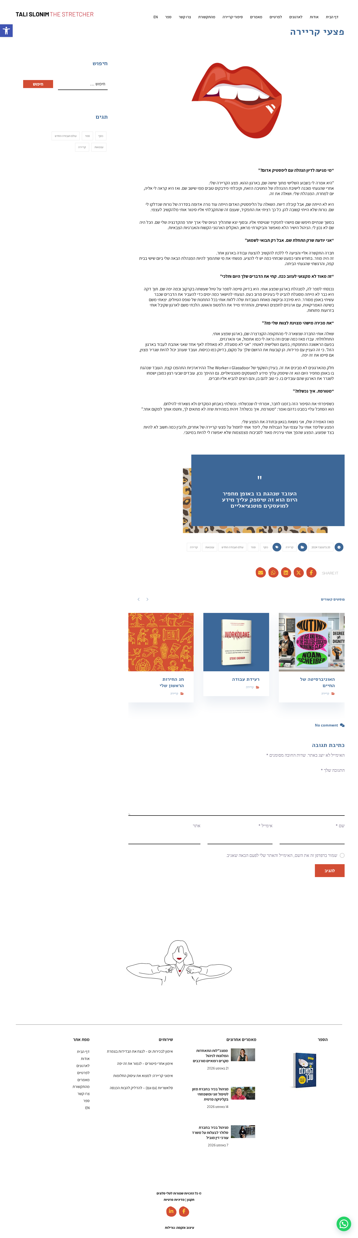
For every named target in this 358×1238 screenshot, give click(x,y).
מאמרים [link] (83, 1079)
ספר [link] (253, 547)
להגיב (330, 870)
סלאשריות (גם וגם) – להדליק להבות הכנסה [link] (141, 1087)
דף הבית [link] (83, 1051)
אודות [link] (85, 1058)
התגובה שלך (333, 770)
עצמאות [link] (209, 547)
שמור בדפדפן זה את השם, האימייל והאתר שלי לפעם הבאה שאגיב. (281, 855)
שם (340, 825)
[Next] (138, 599)
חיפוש (38, 84)
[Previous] (147, 599)
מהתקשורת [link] (81, 1086)
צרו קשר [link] (83, 1093)
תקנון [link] (190, 1199)
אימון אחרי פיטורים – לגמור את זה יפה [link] (145, 1063)
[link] (6, 30)
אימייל (265, 825)
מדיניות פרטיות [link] (174, 1199)
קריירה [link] (289, 547)
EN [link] (87, 1107)
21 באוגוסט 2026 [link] (217, 1068)
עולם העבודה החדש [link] (232, 547)
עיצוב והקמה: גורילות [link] (179, 1227)
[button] (344, 1224)
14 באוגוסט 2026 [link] (217, 1107)
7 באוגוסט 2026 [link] (218, 1145)
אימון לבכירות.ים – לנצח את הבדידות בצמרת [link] (140, 1051)
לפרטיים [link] (83, 1072)
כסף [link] (265, 547)
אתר (196, 825)
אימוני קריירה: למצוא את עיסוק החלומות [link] (143, 1075)
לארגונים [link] (83, 1065)
